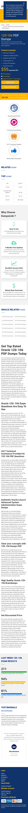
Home (2, 25)
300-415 (7, 196)
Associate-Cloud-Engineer (7, 191)
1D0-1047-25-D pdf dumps (7, 336)
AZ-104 (20, 196)
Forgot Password (5, 791)
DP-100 (20, 192)
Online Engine (6, 76)
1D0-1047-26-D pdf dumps (20, 336)
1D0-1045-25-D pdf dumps (7, 328)
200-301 (20, 183)
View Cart (3, 795)
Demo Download (10, 87)
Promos (3, 779)
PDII (7, 183)
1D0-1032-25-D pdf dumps (20, 316)
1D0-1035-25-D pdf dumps (20, 324)
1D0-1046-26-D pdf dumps (20, 332)
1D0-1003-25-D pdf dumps (7, 316)
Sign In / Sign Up (5, 793)
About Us (3, 775)
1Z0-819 (7, 199)
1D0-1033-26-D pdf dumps (7, 324)
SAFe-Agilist (20, 199)
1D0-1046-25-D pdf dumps (7, 332)
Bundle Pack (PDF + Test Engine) (11, 79)
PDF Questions (6, 74)
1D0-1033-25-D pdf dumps (20, 320)
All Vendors (6, 21)
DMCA (3, 781)
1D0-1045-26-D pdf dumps (20, 328)
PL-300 (20, 187)
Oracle (7, 25)
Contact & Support (6, 786)
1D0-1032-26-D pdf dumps (7, 320)
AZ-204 (7, 187)
